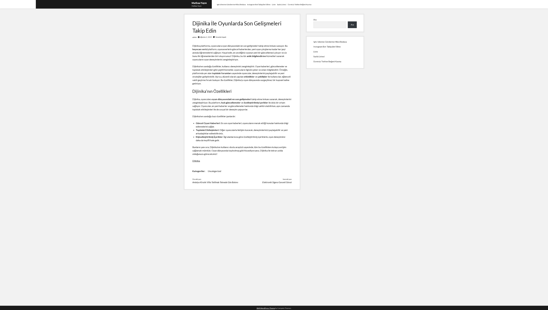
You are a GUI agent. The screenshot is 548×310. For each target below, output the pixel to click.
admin (194, 37)
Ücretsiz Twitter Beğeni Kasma (299, 4)
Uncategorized (214, 171)
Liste (274, 4)
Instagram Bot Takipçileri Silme (258, 4)
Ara (315, 19)
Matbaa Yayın (199, 3)
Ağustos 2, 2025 (206, 37)
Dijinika (196, 160)
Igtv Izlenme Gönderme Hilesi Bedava (231, 4)
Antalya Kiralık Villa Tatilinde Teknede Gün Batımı (215, 182)
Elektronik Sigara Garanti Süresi (277, 182)
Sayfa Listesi (281, 4)
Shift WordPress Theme (266, 308)
